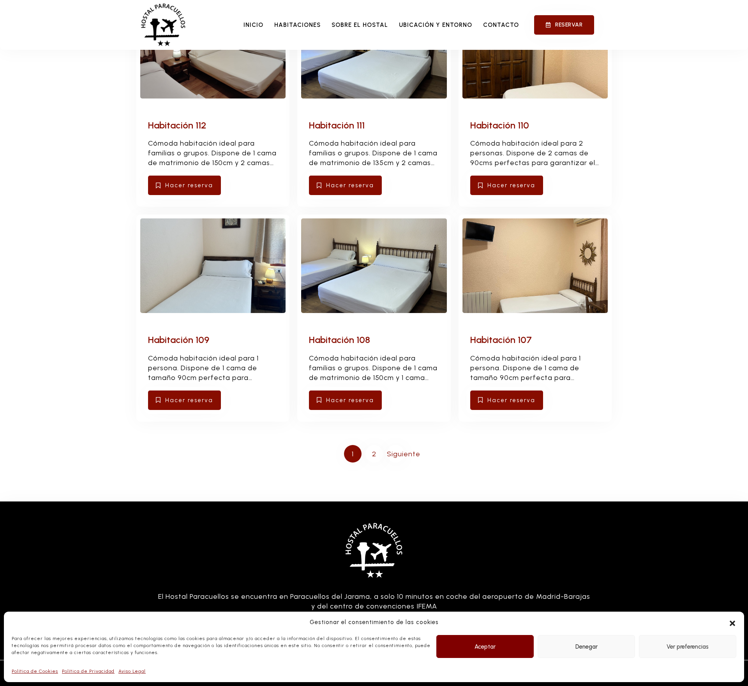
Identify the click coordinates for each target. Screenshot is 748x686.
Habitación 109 (178, 339)
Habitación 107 (501, 339)
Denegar (586, 646)
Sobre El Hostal (360, 24)
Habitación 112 (177, 125)
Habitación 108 (339, 339)
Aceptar (485, 646)
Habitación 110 (499, 125)
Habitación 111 (337, 125)
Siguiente (395, 454)
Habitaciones (297, 24)
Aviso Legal (132, 671)
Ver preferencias (688, 646)
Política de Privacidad (88, 671)
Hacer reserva (189, 185)
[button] (732, 622)
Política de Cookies (35, 671)
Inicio (253, 24)
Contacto (501, 24)
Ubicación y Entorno (435, 24)
